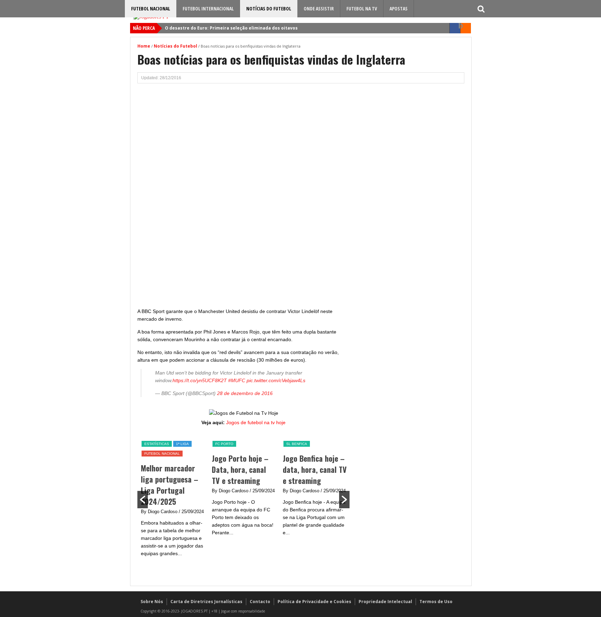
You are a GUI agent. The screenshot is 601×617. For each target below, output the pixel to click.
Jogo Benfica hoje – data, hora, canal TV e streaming (315, 469)
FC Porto (224, 444)
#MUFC (236, 380)
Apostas (399, 8)
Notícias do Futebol (268, 8)
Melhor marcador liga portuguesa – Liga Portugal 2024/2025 (169, 484)
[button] (142, 499)
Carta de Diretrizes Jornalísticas (206, 601)
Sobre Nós (152, 601)
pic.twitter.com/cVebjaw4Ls (276, 380)
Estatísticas (156, 444)
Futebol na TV (361, 8)
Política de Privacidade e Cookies (314, 601)
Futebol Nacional (150, 8)
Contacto (260, 601)
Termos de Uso (435, 601)
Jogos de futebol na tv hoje (256, 422)
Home (143, 46)
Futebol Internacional (208, 8)
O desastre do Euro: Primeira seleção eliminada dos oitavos (231, 28)
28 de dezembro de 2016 (245, 393)
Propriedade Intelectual (385, 601)
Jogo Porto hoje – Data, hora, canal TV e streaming (240, 469)
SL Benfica (296, 444)
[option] (172, 498)
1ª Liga (182, 444)
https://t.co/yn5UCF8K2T (200, 380)
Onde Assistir (319, 8)
